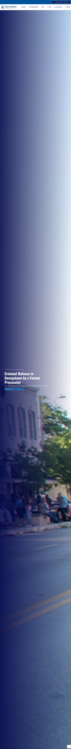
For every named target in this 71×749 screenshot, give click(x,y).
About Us (24, 7)
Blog (50, 7)
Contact (68, 7)
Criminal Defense (34, 7)
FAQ (43, 7)
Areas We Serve (58, 7)
